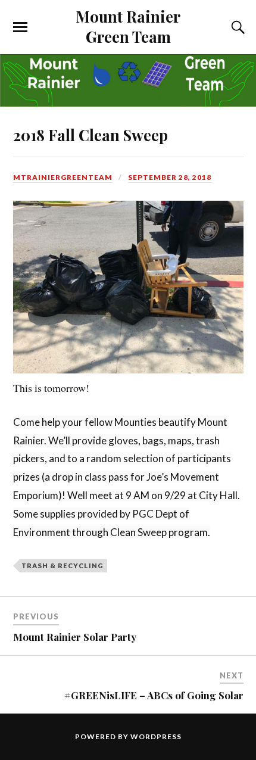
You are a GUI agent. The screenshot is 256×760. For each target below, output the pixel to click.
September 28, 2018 (169, 177)
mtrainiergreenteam (63, 177)
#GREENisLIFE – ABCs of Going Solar (153, 695)
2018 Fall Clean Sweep (90, 134)
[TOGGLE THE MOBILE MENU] (20, 27)
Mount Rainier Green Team (128, 26)
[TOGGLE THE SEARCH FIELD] (236, 27)
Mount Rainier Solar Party (74, 636)
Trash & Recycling (62, 565)
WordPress (156, 736)
